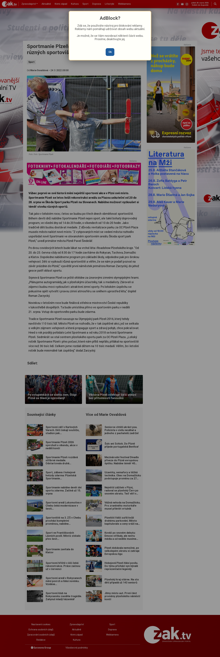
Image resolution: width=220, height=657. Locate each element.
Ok (110, 51)
